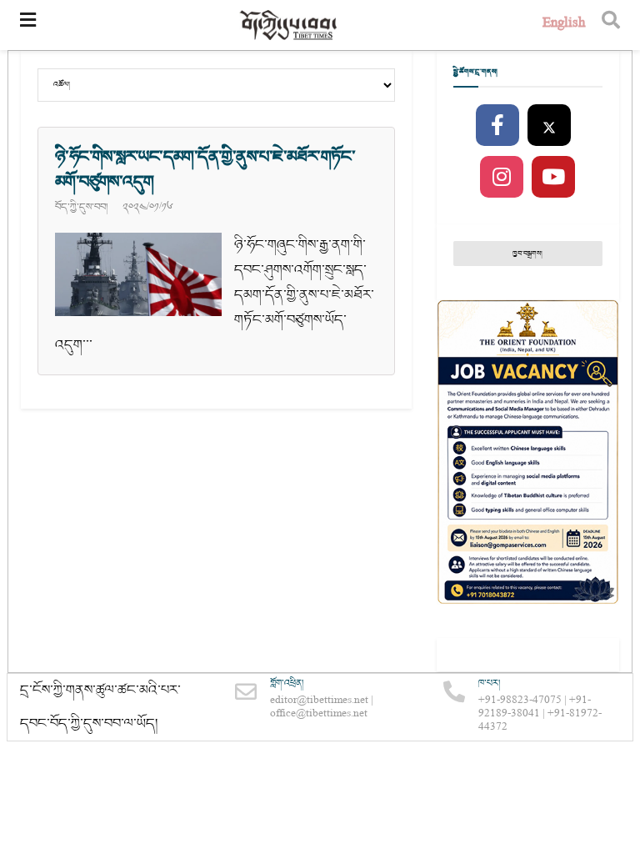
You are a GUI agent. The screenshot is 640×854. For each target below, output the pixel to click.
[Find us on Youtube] (553, 177)
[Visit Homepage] (289, 25)
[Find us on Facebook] (497, 126)
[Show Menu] (28, 25)
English (563, 24)
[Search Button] (611, 25)
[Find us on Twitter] (549, 126)
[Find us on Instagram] (501, 177)
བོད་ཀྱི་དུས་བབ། (81, 206)
